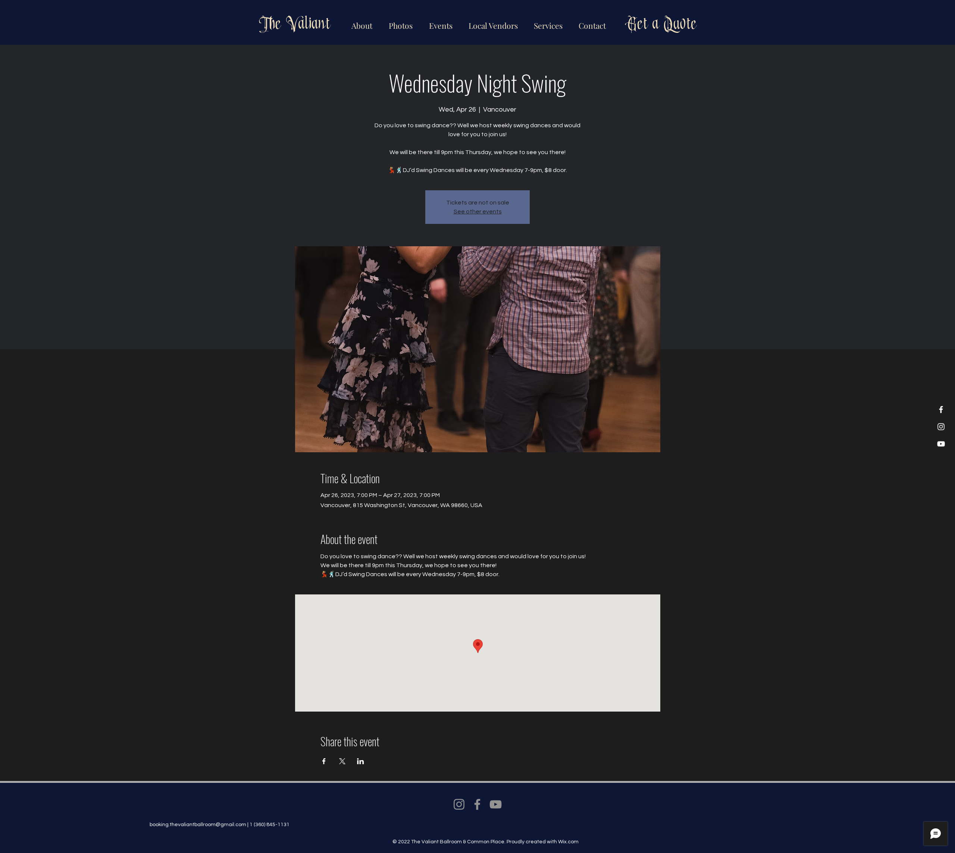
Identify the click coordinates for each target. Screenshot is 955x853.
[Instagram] (941, 426)
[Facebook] (941, 409)
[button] (492, 22)
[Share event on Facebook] (324, 761)
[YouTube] (941, 444)
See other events (478, 212)
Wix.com (568, 841)
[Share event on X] (342, 761)
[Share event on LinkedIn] (360, 761)
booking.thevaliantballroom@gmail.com (198, 824)
